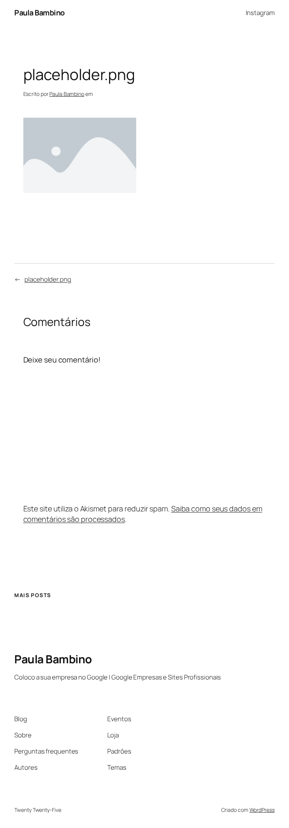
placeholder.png (47, 279)
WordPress (262, 809)
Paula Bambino (39, 13)
